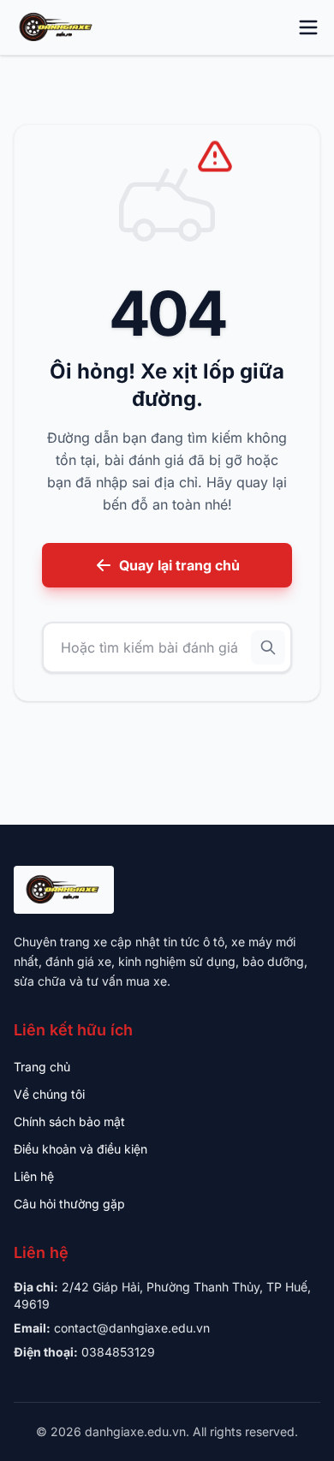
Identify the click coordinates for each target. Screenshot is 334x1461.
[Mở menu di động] (308, 27)
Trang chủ (42, 1066)
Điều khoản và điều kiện (80, 1149)
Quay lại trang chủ (179, 565)
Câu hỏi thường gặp (69, 1203)
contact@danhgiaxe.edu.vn (132, 1328)
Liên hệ (34, 1176)
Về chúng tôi (49, 1094)
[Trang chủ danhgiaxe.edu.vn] (57, 27)
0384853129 (118, 1352)
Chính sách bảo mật (69, 1121)
